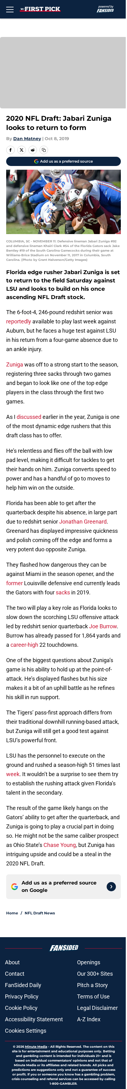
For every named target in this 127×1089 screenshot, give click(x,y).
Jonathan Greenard (83, 521)
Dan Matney (27, 138)
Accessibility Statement (34, 1019)
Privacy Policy (22, 996)
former (14, 583)
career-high (24, 645)
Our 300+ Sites (95, 973)
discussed (29, 417)
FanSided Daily (23, 985)
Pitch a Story (92, 985)
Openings (88, 962)
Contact (14, 973)
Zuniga (14, 364)
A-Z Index (88, 1019)
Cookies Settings (25, 1030)
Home (12, 913)
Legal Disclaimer (97, 1008)
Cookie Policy (21, 1008)
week (12, 774)
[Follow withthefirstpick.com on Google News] (111, 886)
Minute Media (36, 1047)
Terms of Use (93, 996)
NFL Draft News (40, 913)
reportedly (18, 321)
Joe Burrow (103, 626)
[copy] (43, 150)
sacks (63, 592)
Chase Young (59, 845)
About (12, 962)
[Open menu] (10, 9)
